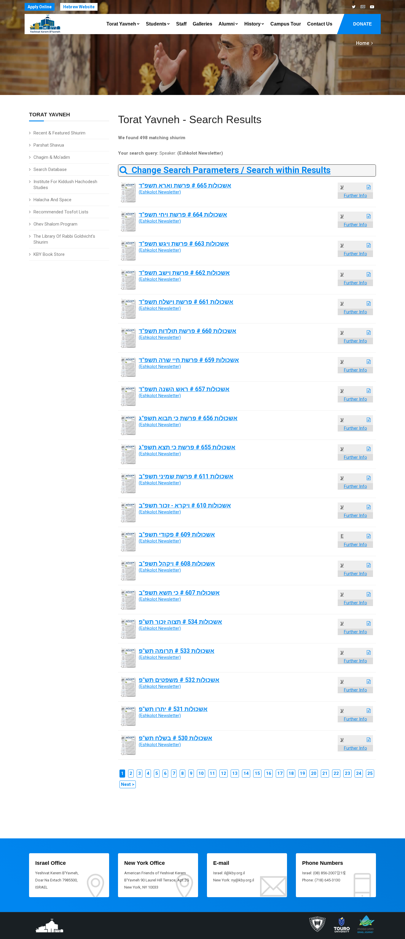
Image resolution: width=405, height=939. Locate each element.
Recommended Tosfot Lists (61, 212)
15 (257, 773)
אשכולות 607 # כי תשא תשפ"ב (179, 592)
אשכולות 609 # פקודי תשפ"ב (177, 534)
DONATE (362, 23)
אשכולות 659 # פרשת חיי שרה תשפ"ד (189, 360)
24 (358, 773)
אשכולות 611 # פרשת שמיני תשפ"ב (186, 476)
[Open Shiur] (369, 187)
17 (280, 773)
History (252, 23)
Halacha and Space (52, 199)
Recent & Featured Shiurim (59, 133)
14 (246, 773)
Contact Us (319, 23)
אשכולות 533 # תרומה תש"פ (176, 651)
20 (313, 773)
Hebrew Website (79, 6)
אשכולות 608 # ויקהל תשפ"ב (177, 563)
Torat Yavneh (121, 23)
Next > (127, 784)
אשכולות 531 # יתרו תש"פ (173, 709)
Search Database (50, 169)
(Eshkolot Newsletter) (160, 192)
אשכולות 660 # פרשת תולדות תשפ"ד (187, 331)
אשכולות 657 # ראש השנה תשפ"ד (184, 389)
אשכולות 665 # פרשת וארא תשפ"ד (185, 185)
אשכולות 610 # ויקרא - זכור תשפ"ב (185, 505)
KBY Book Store (49, 254)
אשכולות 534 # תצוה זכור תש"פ (180, 621)
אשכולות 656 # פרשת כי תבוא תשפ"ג (188, 418)
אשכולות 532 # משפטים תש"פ (179, 680)
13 (234, 773)
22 (336, 773)
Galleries (202, 23)
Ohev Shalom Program (55, 224)
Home (362, 43)
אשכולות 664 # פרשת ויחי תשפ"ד (183, 214)
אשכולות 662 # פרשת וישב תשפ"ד (184, 272)
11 (212, 773)
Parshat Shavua (49, 145)
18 (291, 773)
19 (302, 773)
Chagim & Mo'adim (52, 157)
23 (347, 773)
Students (156, 23)
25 (370, 773)
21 (325, 773)
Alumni (227, 23)
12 (223, 773)
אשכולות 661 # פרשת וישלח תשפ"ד (186, 302)
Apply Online (40, 6)
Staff (181, 23)
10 (201, 773)
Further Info (355, 195)
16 (268, 773)
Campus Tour (285, 23)
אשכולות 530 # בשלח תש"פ (175, 738)
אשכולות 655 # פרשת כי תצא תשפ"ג (187, 447)
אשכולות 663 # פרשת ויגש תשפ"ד (184, 243)
